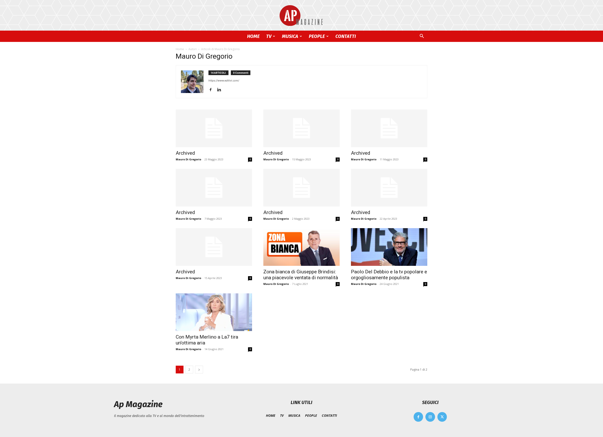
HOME (253, 36)
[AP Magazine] (301, 15)
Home (180, 49)
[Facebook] (212, 90)
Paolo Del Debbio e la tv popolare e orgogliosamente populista (389, 274)
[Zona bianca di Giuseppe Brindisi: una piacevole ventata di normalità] (301, 247)
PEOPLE (317, 36)
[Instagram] (430, 417)
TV (268, 36)
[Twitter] (442, 417)
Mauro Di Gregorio (188, 159)
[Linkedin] (221, 90)
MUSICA (290, 36)
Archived (185, 153)
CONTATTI (345, 36)
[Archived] (214, 128)
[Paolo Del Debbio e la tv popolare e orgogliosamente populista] (389, 247)
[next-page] (199, 369)
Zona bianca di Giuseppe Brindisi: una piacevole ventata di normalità (300, 274)
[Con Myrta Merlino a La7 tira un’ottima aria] (214, 312)
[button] (421, 36)
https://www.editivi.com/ (223, 80)
